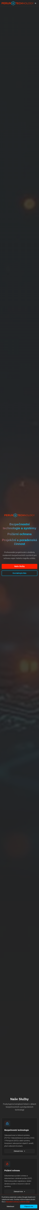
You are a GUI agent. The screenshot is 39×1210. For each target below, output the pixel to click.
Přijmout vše (28, 1206)
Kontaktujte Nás (19, 573)
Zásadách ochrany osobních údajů (18, 1202)
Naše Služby (19, 566)
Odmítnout (10, 1206)
